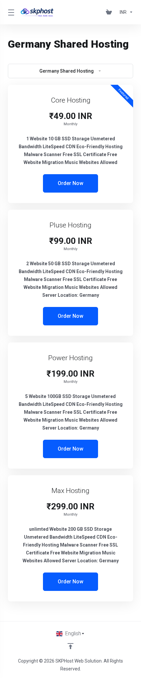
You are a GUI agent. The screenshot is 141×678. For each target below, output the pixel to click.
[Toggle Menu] (10, 12)
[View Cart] (110, 12)
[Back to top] (70, 646)
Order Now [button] (70, 183)
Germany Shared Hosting (66, 71)
